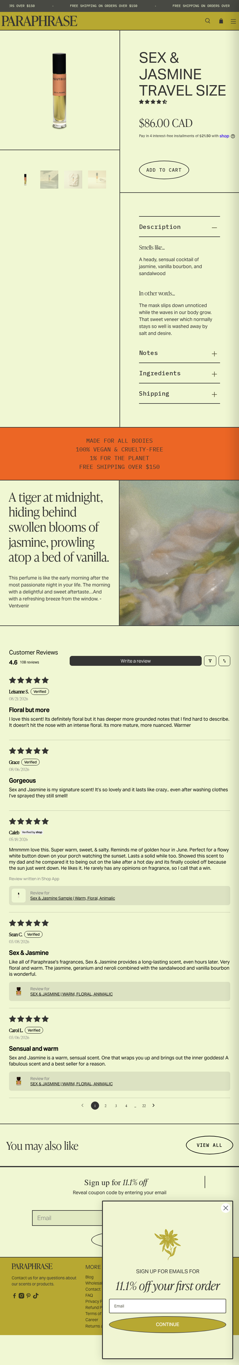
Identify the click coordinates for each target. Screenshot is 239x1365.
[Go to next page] (155, 1106)
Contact (93, 1289)
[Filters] (210, 661)
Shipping (154, 393)
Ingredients (160, 373)
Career (91, 1319)
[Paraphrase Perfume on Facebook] (14, 1297)
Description (160, 227)
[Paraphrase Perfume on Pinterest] (28, 1297)
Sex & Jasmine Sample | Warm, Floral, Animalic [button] (72, 898)
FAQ (89, 1295)
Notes (148, 353)
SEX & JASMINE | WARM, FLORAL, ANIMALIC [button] (71, 994)
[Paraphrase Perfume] (99, 21)
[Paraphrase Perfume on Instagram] (21, 1297)
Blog (89, 1277)
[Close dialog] (226, 1208)
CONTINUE (167, 1324)
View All (209, 1145)
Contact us (22, 1277)
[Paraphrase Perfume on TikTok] (35, 1297)
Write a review (136, 661)
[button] (153, 101)
